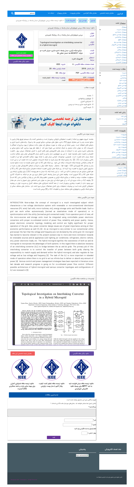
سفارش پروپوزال (62, 13)
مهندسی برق (83, 20)
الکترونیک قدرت (70, 20)
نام (94, 420)
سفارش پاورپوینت (75, 13)
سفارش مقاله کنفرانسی (90, 13)
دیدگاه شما (92, 407)
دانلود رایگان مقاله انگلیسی (81, 353)
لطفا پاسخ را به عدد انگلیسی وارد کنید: (85, 429)
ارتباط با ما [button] (51, 13)
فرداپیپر (120, 13)
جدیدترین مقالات (51, 395)
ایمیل (94, 424)
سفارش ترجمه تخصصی (107, 13)
